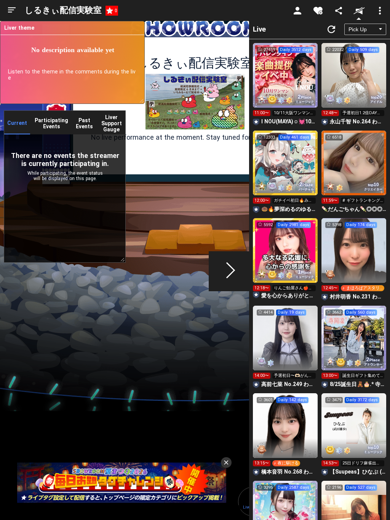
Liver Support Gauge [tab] (111, 123)
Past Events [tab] (84, 123)
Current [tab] (17, 123)
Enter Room (285, 82)
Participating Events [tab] (51, 123)
